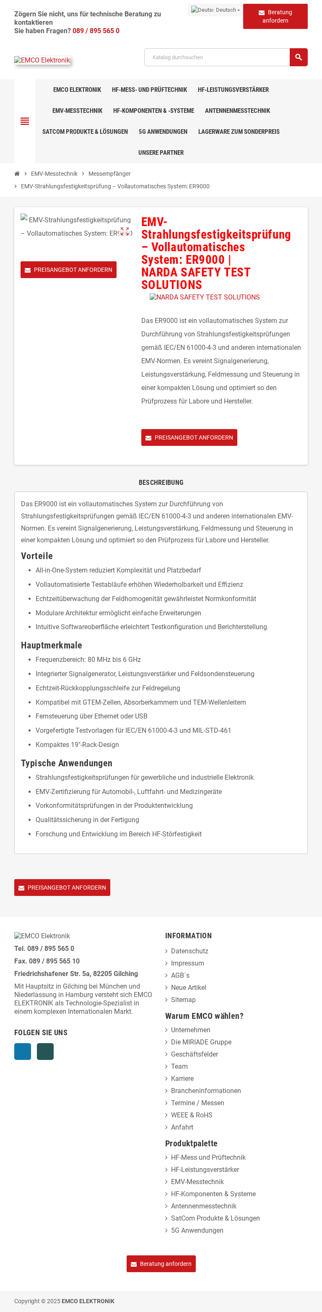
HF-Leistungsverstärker (205, 1170)
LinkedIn (22, 1051)
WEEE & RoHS (192, 1115)
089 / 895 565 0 (96, 31)
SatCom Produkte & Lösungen (215, 1218)
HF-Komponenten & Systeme (213, 1194)
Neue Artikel (188, 988)
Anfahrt (182, 1127)
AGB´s (180, 975)
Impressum (187, 963)
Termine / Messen (197, 1103)
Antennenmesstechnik (203, 1206)
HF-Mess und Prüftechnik (208, 1157)
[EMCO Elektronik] (42, 60)
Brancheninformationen (206, 1091)
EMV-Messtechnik (197, 1182)
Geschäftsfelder (194, 1054)
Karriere (182, 1079)
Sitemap (183, 1000)
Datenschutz (189, 951)
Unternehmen (190, 1030)
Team (179, 1066)
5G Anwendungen (197, 1230)
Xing (45, 1051)
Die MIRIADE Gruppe (201, 1042)
